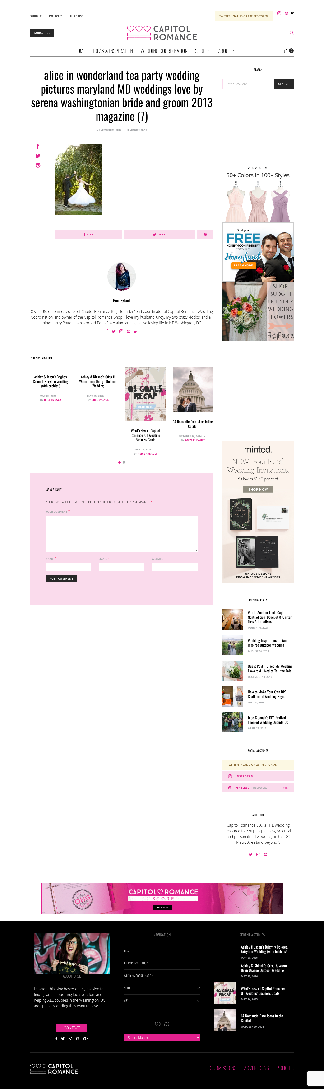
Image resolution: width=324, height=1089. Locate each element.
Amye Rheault (147, 453)
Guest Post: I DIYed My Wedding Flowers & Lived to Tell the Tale (270, 668)
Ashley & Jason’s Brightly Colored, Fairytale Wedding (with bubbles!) (50, 381)
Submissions (223, 1067)
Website (157, 559)
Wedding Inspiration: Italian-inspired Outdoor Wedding (268, 643)
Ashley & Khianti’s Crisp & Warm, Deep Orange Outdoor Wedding (97, 381)
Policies (56, 16)
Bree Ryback (121, 300)
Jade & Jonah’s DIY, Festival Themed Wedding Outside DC (268, 720)
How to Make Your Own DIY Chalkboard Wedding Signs (267, 694)
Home (80, 50)
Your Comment (56, 511)
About (224, 50)
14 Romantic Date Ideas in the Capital (193, 424)
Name (49, 559)
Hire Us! (76, 16)
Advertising (256, 1067)
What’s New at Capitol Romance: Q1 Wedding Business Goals (145, 435)
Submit (36, 16)
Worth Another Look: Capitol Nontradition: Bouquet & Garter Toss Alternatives (270, 617)
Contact (72, 1027)
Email (103, 559)
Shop (200, 50)
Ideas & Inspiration (113, 50)
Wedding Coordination (164, 50)
